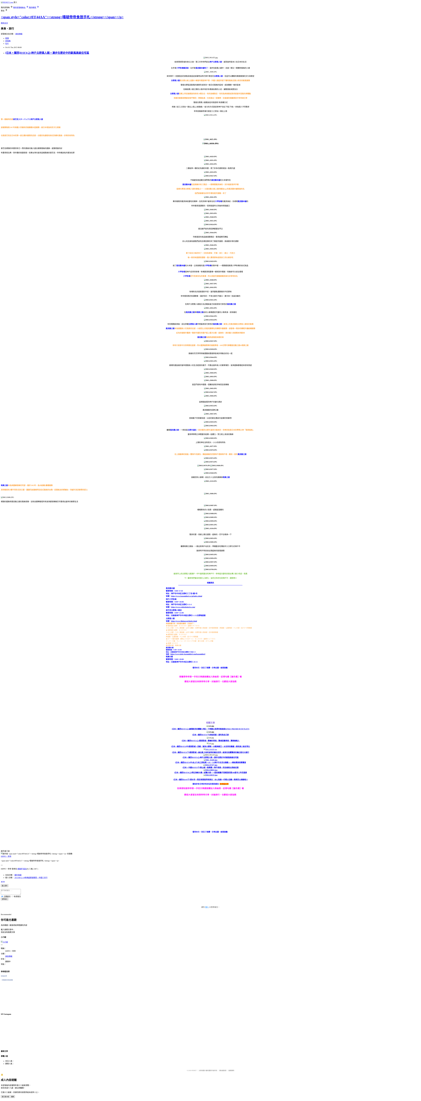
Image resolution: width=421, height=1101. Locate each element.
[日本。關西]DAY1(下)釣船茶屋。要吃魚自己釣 (210, 735)
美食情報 (18, 34)
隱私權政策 (222, 1070)
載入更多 (4, 886)
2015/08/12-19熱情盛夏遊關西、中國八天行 (30, 878)
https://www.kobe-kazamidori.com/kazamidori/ (187, 654)
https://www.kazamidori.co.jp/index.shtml (186, 596)
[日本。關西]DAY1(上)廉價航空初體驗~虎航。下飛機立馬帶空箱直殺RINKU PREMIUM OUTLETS (210, 729)
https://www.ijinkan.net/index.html (184, 621)
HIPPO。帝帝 (6, 856)
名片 (7, 43)
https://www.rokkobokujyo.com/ (183, 607)
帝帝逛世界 (4, 976)
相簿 (7, 38)
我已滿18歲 (5, 1096)
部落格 (8, 41)
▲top (3, 881)
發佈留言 (4, 899)
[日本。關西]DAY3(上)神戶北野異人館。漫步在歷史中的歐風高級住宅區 (47, 52)
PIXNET (194, 1070)
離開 (12, 1096)
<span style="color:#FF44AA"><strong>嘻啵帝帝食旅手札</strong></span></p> (62, 17)
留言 (25, 869)
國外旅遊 (17, 875)
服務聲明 (231, 1070)
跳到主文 (4, 23)
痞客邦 (20, 869)
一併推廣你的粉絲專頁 (7, 980)
